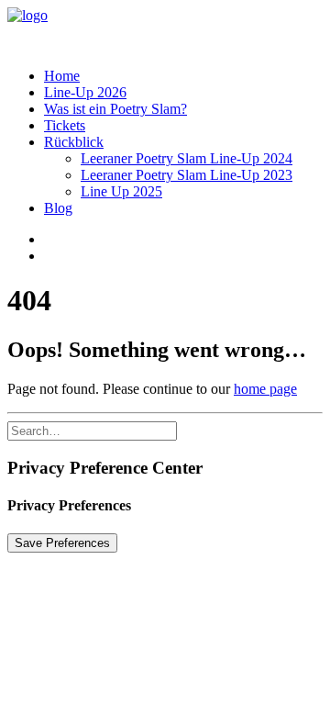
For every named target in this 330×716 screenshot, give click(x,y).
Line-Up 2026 (85, 92)
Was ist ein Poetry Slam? (115, 109)
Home (62, 76)
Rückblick (74, 142)
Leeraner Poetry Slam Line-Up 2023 (186, 175)
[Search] (92, 430)
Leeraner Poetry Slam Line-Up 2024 (186, 158)
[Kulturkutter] (165, 30)
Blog (58, 208)
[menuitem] (183, 76)
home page (265, 389)
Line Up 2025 (121, 191)
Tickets (64, 125)
